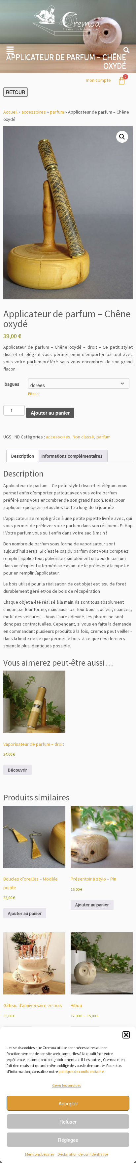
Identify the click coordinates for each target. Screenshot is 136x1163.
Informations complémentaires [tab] (72, 456)
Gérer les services (66, 1085)
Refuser (68, 1121)
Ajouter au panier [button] (25, 913)
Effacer (34, 393)
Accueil (10, 112)
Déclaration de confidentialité (82, 1154)
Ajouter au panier (50, 412)
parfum (57, 112)
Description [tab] (22, 456)
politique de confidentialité (81, 1071)
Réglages (68, 1139)
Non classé (83, 437)
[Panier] (122, 80)
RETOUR (15, 92)
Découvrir (17, 770)
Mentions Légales (39, 1154)
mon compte (98, 80)
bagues (12, 384)
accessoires (33, 112)
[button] (126, 1035)
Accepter (68, 1103)
